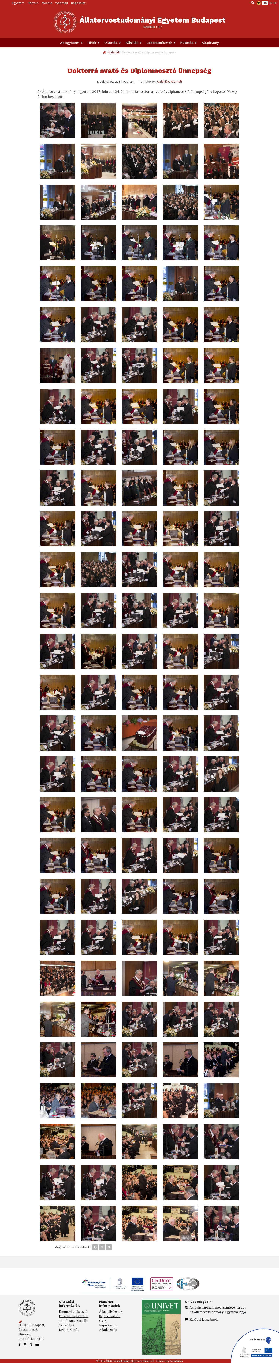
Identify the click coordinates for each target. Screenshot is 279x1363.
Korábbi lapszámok (204, 1319)
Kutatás (187, 43)
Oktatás (111, 43)
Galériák (114, 52)
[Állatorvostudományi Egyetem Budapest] (65, 22)
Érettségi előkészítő (73, 1311)
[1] (252, 3)
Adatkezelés (108, 1330)
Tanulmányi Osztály (73, 1321)
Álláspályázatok (110, 1311)
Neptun (33, 3)
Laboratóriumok (159, 43)
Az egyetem (70, 43)
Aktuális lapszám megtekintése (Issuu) (217, 1307)
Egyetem (18, 3)
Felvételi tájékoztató (73, 1316)
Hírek (92, 43)
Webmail (61, 3)
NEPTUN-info (68, 1330)
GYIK (103, 1321)
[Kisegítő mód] (258, 3)
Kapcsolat (78, 3)
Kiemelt (176, 81)
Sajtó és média (109, 1316)
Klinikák (133, 43)
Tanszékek (66, 1325)
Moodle (47, 3)
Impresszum (108, 1325)
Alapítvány (210, 43)
